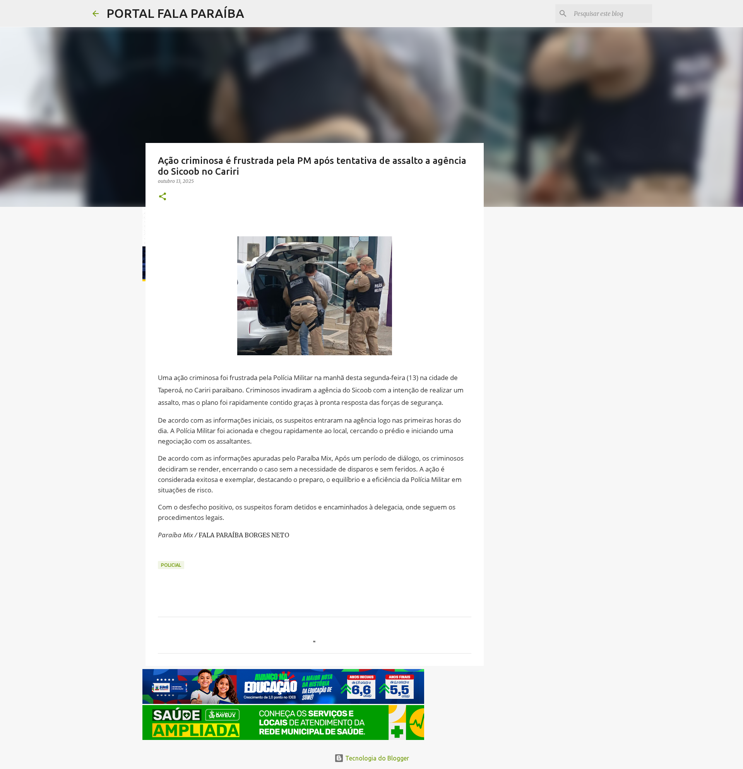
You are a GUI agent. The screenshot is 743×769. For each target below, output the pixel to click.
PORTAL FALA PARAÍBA (175, 13)
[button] (162, 197)
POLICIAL (171, 565)
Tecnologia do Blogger (376, 758)
